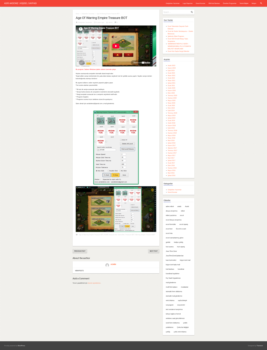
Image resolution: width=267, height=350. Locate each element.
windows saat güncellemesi (175, 318)
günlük (168, 242)
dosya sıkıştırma (171, 211)
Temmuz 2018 (172, 130)
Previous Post (79, 251)
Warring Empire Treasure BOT (145, 234)
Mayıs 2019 (171, 115)
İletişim (254, 3)
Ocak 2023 (171, 73)
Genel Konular (200, 3)
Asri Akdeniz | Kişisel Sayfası (20, 3)
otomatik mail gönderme (174, 296)
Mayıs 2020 (171, 100)
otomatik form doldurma (174, 291)
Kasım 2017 (172, 145)
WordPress (21, 345)
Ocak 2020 (171, 105)
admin (110, 22)
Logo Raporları (188, 3)
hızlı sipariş (181, 247)
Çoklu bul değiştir (183, 327)
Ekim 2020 (171, 93)
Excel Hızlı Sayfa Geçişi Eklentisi (178, 51)
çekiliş (168, 332)
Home (77, 13)
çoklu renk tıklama (180, 332)
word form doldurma (172, 323)
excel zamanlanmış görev (174, 238)
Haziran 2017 (172, 153)
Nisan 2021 (171, 80)
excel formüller (171, 224)
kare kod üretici (171, 260)
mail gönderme (171, 282)
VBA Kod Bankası (214, 3)
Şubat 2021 (171, 83)
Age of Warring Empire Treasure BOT (91, 234)
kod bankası (170, 269)
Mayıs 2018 (171, 135)
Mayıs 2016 (171, 170)
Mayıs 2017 (171, 155)
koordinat (181, 269)
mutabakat (184, 287)
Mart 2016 (171, 173)
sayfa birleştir (182, 300)
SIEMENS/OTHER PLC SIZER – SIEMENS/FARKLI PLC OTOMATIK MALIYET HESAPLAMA (179, 46)
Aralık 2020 (171, 88)
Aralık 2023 (171, 65)
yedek (185, 323)
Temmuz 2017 (172, 150)
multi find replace (171, 287)
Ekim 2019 (171, 108)
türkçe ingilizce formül (173, 314)
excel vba (169, 233)
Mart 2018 (171, 140)
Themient (260, 345)
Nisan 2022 (171, 75)
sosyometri (181, 305)
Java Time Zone (171, 251)
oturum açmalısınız (94, 283)
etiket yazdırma (171, 215)
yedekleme (169, 327)
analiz (179, 206)
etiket (183, 211)
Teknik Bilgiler (244, 3)
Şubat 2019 (171, 118)
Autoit (187, 206)
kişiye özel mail (185, 260)
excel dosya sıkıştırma (173, 220)
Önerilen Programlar (229, 3)
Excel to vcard (181, 229)
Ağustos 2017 (172, 148)
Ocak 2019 (171, 120)
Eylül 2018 (171, 128)
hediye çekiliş (178, 242)
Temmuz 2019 (172, 113)
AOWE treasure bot (110, 234)
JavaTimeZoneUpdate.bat (174, 256)
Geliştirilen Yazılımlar (173, 3)
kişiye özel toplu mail (173, 264)
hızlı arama (169, 247)
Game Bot (121, 234)
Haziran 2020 (172, 98)
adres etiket (170, 206)
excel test (169, 229)
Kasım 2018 (172, 125)
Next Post (154, 251)
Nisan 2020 (171, 103)
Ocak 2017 (171, 163)
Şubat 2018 (171, 143)
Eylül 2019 (171, 110)
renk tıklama (170, 300)
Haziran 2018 (172, 133)
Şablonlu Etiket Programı (176, 36)
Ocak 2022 (171, 78)
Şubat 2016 (171, 175)
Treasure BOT (129, 234)
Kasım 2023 (172, 68)
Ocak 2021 (171, 85)
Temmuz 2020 (172, 95)
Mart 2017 (171, 158)
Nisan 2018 (171, 138)
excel (182, 215)
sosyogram (170, 305)
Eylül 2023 (171, 70)
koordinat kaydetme (172, 273)
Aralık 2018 (171, 123)
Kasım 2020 (172, 90)
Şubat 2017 (171, 160)
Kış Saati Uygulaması (173, 278)
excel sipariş (183, 224)
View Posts (79, 271)
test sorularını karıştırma (174, 309)
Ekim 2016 (171, 165)
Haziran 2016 (172, 168)
